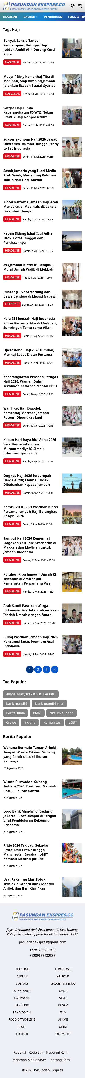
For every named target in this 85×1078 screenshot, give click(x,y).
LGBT (73, 722)
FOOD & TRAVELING (21, 1019)
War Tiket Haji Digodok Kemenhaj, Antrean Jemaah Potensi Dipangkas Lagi (26, 413)
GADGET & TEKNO (63, 983)
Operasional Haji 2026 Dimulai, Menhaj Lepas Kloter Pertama (28, 352)
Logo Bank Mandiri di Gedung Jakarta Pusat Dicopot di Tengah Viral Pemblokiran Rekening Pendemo (29, 818)
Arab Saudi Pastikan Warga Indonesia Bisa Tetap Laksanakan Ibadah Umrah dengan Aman (31, 610)
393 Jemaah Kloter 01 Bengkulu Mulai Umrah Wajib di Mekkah (29, 267)
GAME (63, 991)
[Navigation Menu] (80, 6)
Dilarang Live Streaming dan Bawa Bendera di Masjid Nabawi (30, 294)
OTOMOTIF (63, 1034)
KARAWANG (22, 998)
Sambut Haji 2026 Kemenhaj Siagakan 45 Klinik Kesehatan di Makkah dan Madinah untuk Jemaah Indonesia (29, 545)
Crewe (11, 722)
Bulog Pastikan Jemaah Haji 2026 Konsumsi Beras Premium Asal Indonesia (30, 641)
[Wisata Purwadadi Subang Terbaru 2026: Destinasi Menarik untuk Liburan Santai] (72, 789)
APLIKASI (63, 976)
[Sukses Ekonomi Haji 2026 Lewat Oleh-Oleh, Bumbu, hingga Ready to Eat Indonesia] (72, 147)
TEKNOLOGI (63, 969)
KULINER (22, 1034)
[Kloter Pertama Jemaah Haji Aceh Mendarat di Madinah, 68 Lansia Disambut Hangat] (72, 209)
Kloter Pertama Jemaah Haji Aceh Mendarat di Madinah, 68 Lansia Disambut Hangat (30, 206)
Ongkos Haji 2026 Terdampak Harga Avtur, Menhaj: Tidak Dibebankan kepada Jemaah (27, 480)
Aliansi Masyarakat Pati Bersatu (30, 694)
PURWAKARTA (22, 991)
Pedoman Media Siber (29, 1059)
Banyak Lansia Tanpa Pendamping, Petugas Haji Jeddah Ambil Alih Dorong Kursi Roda (29, 47)
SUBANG (22, 983)
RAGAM (63, 1005)
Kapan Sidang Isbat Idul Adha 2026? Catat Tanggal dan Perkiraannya (27, 238)
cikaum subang (61, 713)
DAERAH (29, 17)
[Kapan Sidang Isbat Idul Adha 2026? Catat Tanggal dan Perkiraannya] (72, 241)
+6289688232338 (42, 955)
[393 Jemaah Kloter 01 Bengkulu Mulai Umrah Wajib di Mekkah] (72, 272)
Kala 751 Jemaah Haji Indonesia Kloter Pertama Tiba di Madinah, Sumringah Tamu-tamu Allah (30, 323)
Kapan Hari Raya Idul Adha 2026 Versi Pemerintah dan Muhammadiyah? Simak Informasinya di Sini (29, 446)
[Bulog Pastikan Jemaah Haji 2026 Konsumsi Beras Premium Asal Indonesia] (72, 644)
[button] (30, 16)
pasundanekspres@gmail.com (42, 942)
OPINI (63, 1027)
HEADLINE (10, 17)
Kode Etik (36, 1052)
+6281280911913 (42, 950)
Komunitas (52, 722)
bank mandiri (16, 703)
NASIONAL (12, 62)
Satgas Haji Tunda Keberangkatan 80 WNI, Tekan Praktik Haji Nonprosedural (28, 112)
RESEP (22, 1027)
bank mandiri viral (49, 703)
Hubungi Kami (57, 1052)
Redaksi (20, 1052)
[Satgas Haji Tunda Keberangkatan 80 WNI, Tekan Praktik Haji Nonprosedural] (72, 115)
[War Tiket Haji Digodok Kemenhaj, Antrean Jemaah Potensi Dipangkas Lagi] (72, 416)
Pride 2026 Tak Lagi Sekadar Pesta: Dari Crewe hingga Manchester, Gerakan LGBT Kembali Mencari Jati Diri (26, 852)
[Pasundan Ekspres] (34, 6)
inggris (29, 722)
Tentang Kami (60, 1059)
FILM (63, 1012)
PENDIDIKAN (53, 17)
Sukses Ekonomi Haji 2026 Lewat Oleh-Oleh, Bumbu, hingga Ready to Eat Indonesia (31, 144)
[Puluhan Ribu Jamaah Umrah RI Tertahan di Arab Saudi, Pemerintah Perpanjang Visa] (72, 582)
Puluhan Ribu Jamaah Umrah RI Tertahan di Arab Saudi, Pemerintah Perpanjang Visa (29, 579)
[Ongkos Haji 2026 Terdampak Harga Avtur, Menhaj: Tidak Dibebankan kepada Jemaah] (72, 483)
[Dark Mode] (73, 6)
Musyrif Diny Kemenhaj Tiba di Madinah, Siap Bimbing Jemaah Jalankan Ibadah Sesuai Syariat (29, 81)
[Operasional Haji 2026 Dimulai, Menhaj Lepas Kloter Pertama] (72, 357)
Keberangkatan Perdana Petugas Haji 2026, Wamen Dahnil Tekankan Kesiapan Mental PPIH (30, 381)
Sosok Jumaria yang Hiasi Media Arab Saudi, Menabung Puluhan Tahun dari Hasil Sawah (29, 175)
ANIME (63, 1019)
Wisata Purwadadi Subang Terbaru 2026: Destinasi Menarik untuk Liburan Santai (29, 786)
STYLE (63, 998)
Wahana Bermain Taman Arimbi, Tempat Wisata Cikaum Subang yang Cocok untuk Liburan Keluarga (30, 754)
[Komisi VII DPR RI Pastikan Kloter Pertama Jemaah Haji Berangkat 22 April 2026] (72, 514)
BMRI (37, 713)
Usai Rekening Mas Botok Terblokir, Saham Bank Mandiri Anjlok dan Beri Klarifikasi (28, 884)
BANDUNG (22, 1005)
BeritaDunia (15, 713)
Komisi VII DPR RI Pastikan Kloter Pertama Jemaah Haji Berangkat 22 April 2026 (30, 511)
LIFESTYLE (12, 304)
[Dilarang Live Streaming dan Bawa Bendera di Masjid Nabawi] (72, 299)
